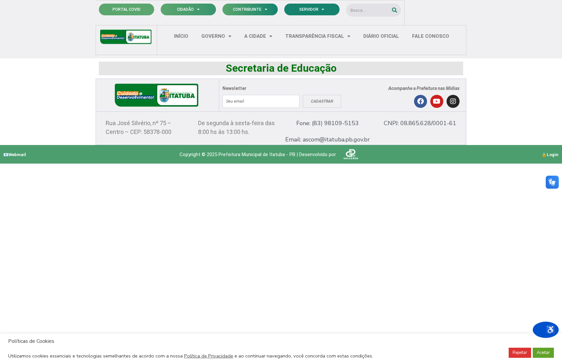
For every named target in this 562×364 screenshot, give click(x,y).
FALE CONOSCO (430, 36)
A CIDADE (255, 36)
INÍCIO (181, 36)
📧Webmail (14, 154)
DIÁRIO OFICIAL (381, 36)
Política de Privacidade (208, 356)
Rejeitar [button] (520, 353)
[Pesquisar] (394, 10)
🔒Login (550, 154)
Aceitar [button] (543, 353)
